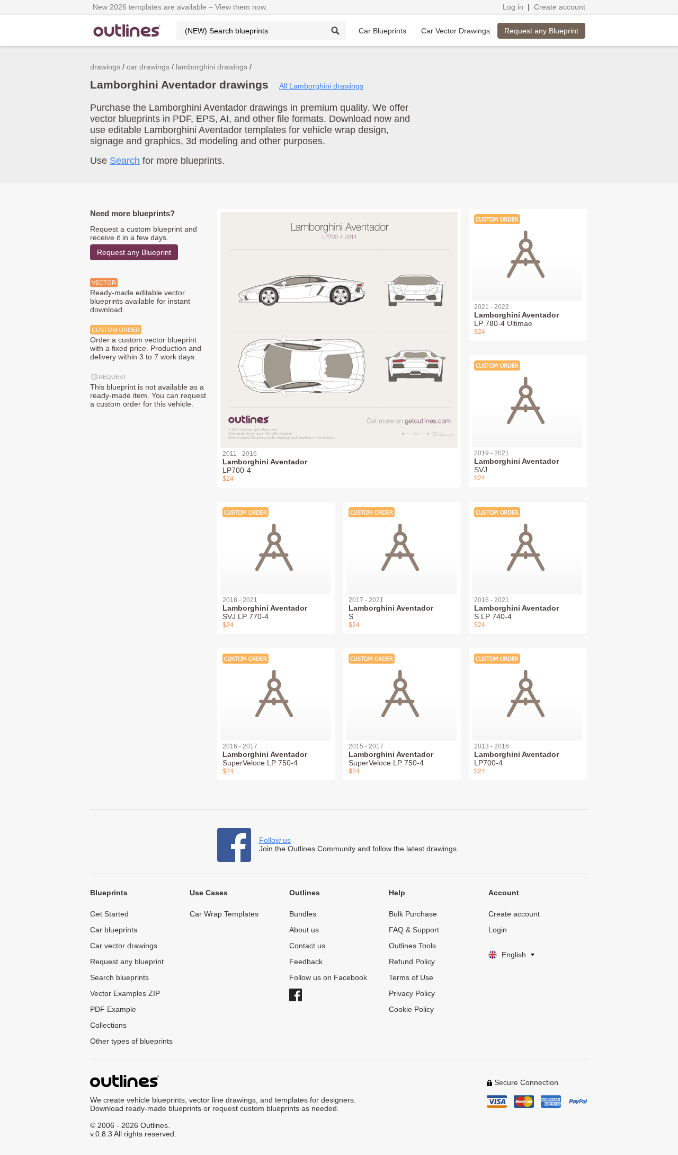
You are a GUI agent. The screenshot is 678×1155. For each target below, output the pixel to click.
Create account (559, 7)
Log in (513, 7)
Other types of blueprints (131, 1041)
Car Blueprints (382, 31)
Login (497, 929)
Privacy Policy (412, 993)
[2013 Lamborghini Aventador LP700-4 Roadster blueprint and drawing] (528, 688)
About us (304, 929)
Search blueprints (119, 977)
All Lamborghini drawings (321, 86)
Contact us (307, 945)
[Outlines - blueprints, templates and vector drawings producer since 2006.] (127, 30)
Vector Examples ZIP (125, 993)
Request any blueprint (127, 961)
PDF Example (113, 1009)
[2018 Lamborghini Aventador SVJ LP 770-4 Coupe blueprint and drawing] (276, 542)
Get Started (109, 914)
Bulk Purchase (413, 914)
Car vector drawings (123, 945)
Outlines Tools (412, 945)
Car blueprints (113, 929)
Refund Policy (412, 961)
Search (125, 160)
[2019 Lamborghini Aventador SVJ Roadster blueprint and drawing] (528, 395)
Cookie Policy (411, 1009)
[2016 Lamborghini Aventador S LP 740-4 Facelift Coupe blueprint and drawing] (528, 542)
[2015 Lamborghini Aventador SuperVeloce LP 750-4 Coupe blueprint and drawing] (402, 688)
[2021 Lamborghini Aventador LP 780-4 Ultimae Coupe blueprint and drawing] (528, 248)
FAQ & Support (414, 929)
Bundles (302, 914)
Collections (108, 1025)
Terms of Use (411, 977)
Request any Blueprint (541, 31)
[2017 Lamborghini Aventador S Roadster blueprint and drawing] (402, 542)
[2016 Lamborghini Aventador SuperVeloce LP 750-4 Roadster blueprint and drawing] (276, 688)
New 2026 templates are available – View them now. (180, 7)
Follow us (275, 840)
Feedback (306, 961)
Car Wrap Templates (224, 914)
